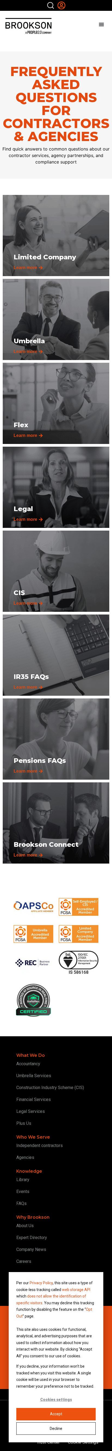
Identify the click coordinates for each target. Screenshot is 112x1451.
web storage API (76, 1289)
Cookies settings (56, 1399)
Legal (23, 509)
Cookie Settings (83, 1442)
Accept (56, 1414)
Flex (21, 425)
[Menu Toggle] (101, 24)
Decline (56, 1428)
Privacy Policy (41, 1283)
